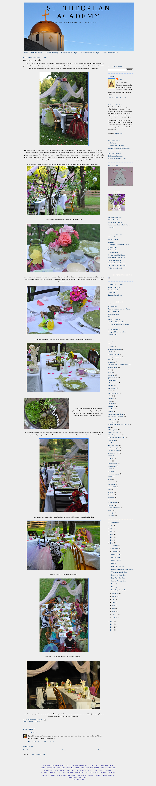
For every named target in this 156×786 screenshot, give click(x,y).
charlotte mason (113, 367)
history (110, 401)
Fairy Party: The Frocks (118, 590)
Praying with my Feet (114, 260)
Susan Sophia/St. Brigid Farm (117, 265)
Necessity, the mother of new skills (122, 569)
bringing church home (114, 357)
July (113, 599)
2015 (112, 534)
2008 (112, 630)
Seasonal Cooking (52, 53)
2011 (112, 621)
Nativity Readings (113, 445)
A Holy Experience (113, 239)
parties (110, 461)
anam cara (111, 242)
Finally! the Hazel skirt (118, 575)
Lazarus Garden (112, 419)
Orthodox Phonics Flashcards (117, 158)
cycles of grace (112, 378)
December (115, 546)
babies (110, 352)
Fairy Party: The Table (118, 578)
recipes (110, 479)
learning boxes (112, 422)
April (113, 608)
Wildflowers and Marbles (115, 268)
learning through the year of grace (118, 424)
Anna (120, 79)
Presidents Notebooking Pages (90, 53)
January (114, 617)
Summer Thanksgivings (118, 581)
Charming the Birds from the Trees (118, 245)
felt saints (111, 398)
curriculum (111, 375)
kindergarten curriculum (115, 414)
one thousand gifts (113, 448)
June (113, 602)
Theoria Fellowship (114, 508)
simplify (110, 492)
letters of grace (112, 430)
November (115, 549)
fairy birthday (34, 721)
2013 (112, 540)
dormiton (110, 385)
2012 (112, 543)
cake (109, 359)
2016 (112, 531)
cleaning (110, 372)
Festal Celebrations (37, 53)
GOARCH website (113, 311)
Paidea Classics (112, 292)
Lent (109, 427)
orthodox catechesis (114, 450)
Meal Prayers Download (115, 222)
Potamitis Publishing (114, 319)
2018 (112, 525)
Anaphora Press (112, 306)
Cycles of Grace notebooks (116, 146)
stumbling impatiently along (116, 263)
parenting (111, 458)
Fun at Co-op (115, 584)
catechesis (111, 362)
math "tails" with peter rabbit (116, 437)
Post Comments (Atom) (39, 754)
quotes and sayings (113, 474)
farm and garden (113, 393)
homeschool (111, 406)
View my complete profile (118, 97)
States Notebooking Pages (69, 53)
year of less (111, 515)
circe (109, 370)
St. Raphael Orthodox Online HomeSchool (117, 333)
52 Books (111, 346)
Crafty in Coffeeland (114, 250)
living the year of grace (115, 435)
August (114, 596)
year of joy (111, 513)
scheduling (111, 482)
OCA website (112, 317)
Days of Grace (119, 134)
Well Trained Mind (113, 290)
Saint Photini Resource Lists (116, 322)
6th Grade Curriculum (114, 151)
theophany (111, 505)
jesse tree (110, 411)
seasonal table (112, 487)
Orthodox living (113, 453)
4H (109, 344)
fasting (110, 396)
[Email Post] (45, 719)
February (115, 614)
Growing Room (116, 554)
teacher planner (112, 502)
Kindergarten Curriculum (115, 156)
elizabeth (31, 733)
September (115, 593)
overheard (111, 456)
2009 (112, 627)
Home (26, 53)
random (110, 476)
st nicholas (111, 497)
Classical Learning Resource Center (119, 309)
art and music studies (114, 349)
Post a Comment (28, 746)
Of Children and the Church (116, 255)
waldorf (110, 510)
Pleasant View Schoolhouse (116, 258)
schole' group (112, 484)
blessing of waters (113, 354)
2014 (112, 537)
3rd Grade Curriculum (114, 153)
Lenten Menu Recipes (114, 217)
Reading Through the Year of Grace (119, 148)
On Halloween (115, 557)
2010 (112, 624)
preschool (111, 471)
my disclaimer (112, 143)
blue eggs (114, 587)
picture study (112, 466)
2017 (112, 528)
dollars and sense (113, 383)
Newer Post (26, 750)
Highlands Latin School (115, 295)
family (110, 391)
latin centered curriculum (115, 417)
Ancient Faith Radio (114, 287)
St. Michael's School (114, 329)
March (114, 611)
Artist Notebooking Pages (111, 53)
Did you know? (116, 560)
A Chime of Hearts (113, 237)
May (113, 605)
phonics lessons (112, 463)
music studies (112, 440)
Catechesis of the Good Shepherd (118, 365)
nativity (110, 443)
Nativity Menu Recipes (115, 220)
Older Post (101, 750)
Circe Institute (112, 247)
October (114, 551)
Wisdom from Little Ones (119, 572)
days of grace (112, 380)
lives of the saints (113, 432)
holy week (111, 404)
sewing (110, 489)
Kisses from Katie (113, 252)
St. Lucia (110, 500)
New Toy (114, 563)
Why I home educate (114, 140)
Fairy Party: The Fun (117, 566)
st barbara (111, 495)
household (111, 409)
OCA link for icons (113, 314)
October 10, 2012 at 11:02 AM (41, 741)
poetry (110, 469)
